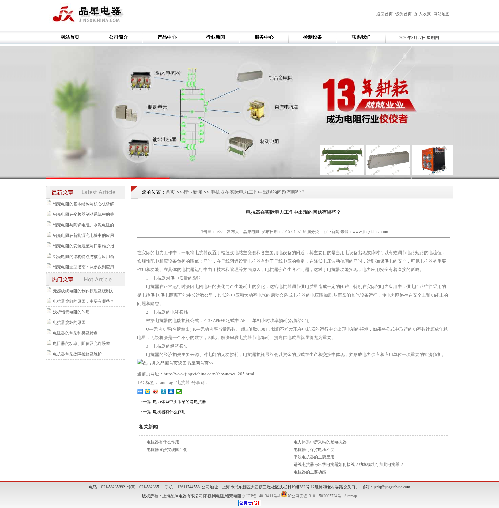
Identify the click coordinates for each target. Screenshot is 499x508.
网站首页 (69, 37)
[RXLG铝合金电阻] (388, 173)
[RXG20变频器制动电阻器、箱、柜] (342, 173)
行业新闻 (215, 37)
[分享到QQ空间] (148, 391)
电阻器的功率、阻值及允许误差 (81, 343)
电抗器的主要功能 (310, 472)
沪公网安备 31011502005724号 (314, 496)
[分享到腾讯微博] (163, 391)
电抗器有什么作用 (169, 411)
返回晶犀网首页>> (196, 363)
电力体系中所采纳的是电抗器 (179, 401)
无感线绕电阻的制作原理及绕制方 (83, 290)
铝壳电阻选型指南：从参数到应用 (83, 267)
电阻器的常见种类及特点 (75, 333)
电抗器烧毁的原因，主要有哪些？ (83, 301)
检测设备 (312, 37)
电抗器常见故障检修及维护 (77, 354)
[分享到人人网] (171, 391)
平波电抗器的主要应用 (314, 457)
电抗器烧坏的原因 (69, 322)
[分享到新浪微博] (156, 391)
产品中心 (167, 37)
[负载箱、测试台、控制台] (434, 173)
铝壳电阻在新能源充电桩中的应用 (83, 235)
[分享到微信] (179, 391)
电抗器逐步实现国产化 (167, 449)
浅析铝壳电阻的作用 (71, 312)
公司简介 (118, 37)
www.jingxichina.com (370, 231)
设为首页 (403, 14)
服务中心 (264, 37)
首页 (170, 192)
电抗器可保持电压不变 (314, 449)
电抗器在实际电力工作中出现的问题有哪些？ (258, 192)
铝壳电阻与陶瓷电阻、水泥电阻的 (83, 225)
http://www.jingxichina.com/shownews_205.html (209, 373)
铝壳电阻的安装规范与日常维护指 (83, 246)
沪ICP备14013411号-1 (261, 496)
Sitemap (350, 496)
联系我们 (361, 37)
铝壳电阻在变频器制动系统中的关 (83, 214)
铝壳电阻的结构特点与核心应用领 (83, 256)
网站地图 (441, 14)
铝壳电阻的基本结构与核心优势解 (83, 204)
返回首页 (384, 14)
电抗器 (201, 252)
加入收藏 (422, 14)
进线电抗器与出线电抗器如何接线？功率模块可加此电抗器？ (349, 464)
